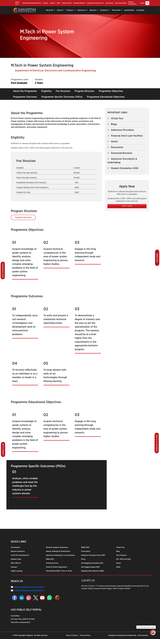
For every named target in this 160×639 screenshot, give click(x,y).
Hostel (113, 141)
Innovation (109, 3)
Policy (83, 559)
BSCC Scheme (3, 449)
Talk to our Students (157, 443)
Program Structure (84, 91)
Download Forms (52, 563)
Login (52, 3)
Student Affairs (79, 3)
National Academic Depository (57, 547)
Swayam (14, 567)
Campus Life (66, 3)
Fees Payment (121, 555)
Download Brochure (120, 153)
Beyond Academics (18, 551)
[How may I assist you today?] (153, 632)
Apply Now (17, 3)
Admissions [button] (81, 10)
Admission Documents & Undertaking (122, 161)
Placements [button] (116, 10)
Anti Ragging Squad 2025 (90, 567)
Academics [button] (104, 10)
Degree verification (132, 3)
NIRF (58, 3)
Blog (118, 551)
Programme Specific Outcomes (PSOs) (62, 97)
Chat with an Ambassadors (20, 622)
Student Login (16, 559)
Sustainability (129, 10)
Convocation (85, 551)
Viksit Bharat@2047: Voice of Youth (59, 571)
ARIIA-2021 (50, 559)
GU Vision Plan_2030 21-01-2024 (23, 619)
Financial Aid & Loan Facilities (126, 136)
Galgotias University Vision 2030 (93, 555)
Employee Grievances (95, 3)
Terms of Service (72, 635)
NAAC (118, 567)
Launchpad (140, 10)
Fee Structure (63, 91)
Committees (15, 616)
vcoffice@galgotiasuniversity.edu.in (29, 591)
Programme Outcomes (25, 97)
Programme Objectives (111, 91)
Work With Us (16, 563)
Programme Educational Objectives (106, 97)
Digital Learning (16, 571)
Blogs (113, 124)
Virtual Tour (116, 118)
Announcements (120, 3)
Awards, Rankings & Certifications (58, 551)
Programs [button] (70, 10)
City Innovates (143, 635)
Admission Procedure (121, 130)
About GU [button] (49, 10)
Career (142, 3)
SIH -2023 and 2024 (123, 559)
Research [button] (93, 10)
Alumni (45, 3)
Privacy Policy (85, 635)
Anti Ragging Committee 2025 (92, 563)
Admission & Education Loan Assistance (60, 555)
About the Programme (25, 91)
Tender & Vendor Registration (56, 567)
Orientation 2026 (3, 270)
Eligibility (46, 91)
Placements (116, 147)
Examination (15, 547)
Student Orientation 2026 (123, 168)
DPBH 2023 (85, 547)
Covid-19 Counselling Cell (20, 555)
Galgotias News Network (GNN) (92, 571)
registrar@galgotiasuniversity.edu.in (29, 587)
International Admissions (31, 3)
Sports (118, 563)
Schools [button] (60, 10)
